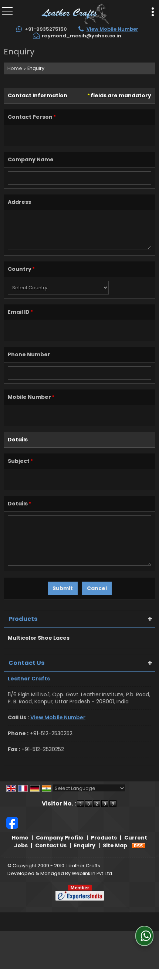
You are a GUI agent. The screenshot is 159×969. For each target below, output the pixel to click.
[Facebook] (12, 822)
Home (14, 68)
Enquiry (84, 845)
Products (23, 619)
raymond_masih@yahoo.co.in (81, 35)
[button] (112, 29)
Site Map (115, 845)
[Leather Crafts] (75, 13)
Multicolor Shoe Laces (39, 638)
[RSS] (138, 845)
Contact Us (51, 845)
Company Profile (60, 837)
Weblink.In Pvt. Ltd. (92, 873)
